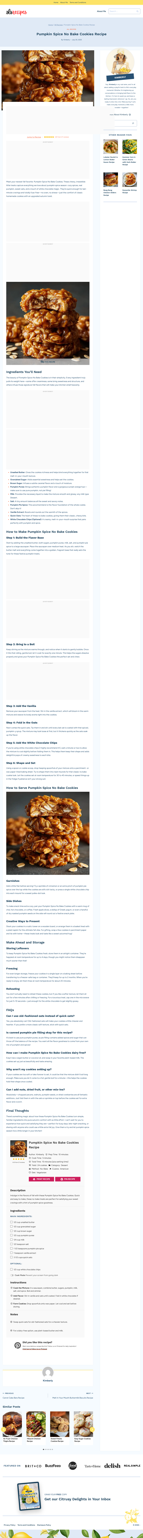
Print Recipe (43, 1179)
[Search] (133, 123)
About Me (64, 2)
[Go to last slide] (3, 1429)
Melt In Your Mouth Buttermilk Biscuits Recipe (72, 1395)
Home (56, 2)
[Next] (92, 1429)
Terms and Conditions (78, 2)
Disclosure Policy (44, 1525)
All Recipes (71, 29)
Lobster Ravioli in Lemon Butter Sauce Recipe (110, 159)
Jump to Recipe (34, 137)
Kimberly (67, 40)
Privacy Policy (9, 1525)
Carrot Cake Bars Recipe (13, 1395)
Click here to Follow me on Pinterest (35, 1349)
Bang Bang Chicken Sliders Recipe (109, 192)
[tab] (43, 1449)
